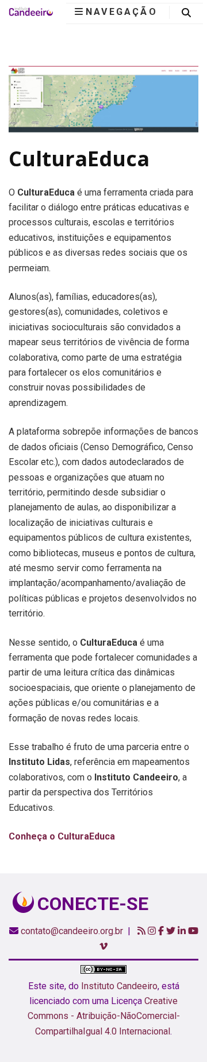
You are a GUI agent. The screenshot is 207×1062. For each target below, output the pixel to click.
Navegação (122, 12)
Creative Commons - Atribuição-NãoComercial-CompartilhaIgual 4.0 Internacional (104, 1016)
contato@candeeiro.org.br (72, 931)
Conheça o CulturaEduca (62, 836)
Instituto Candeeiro (119, 986)
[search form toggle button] (186, 13)
